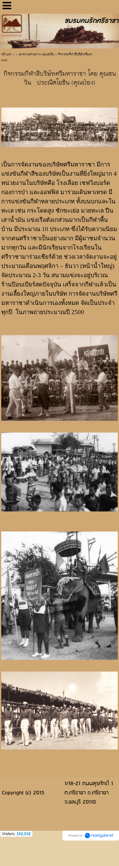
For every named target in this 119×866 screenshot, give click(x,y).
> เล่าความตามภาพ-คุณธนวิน (35, 55)
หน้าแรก (6, 55)
